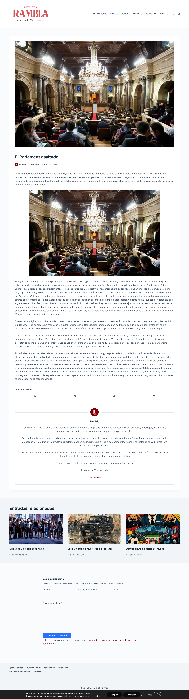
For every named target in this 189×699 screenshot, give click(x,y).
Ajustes (148, 694)
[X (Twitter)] (74, 396)
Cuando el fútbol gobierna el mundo (145, 548)
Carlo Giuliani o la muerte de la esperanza (90, 548)
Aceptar (114, 694)
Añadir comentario (52, 603)
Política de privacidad (20, 672)
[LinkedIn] (154, 396)
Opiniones (137, 14)
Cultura (126, 14)
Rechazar (131, 694)
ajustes (97, 696)
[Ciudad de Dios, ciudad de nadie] (36, 529)
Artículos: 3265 (94, 477)
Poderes (114, 14)
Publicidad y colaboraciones (41, 668)
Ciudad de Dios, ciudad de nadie (26, 548)
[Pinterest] (114, 396)
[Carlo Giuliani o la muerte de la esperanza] (94, 529)
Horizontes (151, 14)
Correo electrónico (87, 589)
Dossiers (164, 14)
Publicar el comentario (56, 635)
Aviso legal (63, 668)
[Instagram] (179, 14)
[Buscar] (174, 14)
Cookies (37, 672)
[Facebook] (35, 396)
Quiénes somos (100, 14)
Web (116, 589)
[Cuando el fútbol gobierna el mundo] (153, 529)
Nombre (47, 589)
